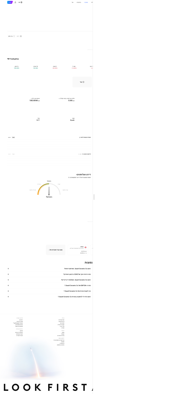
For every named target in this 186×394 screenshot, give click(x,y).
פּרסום (21, 330)
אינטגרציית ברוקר (19, 332)
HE (19, 2)
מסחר (63, 332)
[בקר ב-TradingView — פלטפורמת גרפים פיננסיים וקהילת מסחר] (13, 59)
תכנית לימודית (19, 335)
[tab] (13, 137)
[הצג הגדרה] (57, 98)
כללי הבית (62, 326)
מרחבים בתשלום (60, 344)
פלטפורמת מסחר (19, 326)
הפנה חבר (62, 323)
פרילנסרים (62, 343)
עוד (72, 2)
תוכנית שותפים (19, 334)
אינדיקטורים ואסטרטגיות (59, 340)
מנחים (63, 327)
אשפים (62, 341)
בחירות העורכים (60, 335)
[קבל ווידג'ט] (18, 36)
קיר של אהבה (61, 321)
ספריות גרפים (20, 321)
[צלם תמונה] (21, 36)
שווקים (86, 2)
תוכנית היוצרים (61, 324)
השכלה (62, 334)
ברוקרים (79, 2)
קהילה (92, 2)
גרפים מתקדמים (19, 324)
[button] (90, 2)
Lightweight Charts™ (18, 323)
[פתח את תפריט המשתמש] (15, 2)
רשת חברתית (61, 319)
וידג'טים (21, 319)
